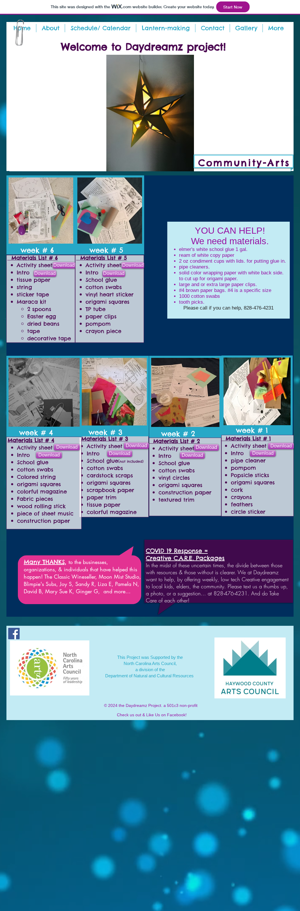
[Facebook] (14, 633)
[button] (165, 28)
